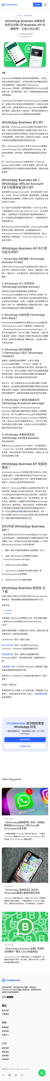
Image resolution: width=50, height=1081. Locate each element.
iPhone (8, 613)
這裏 (16, 511)
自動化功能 (10, 666)
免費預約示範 (25, 746)
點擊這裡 (41, 693)
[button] (45, 4)
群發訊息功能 (7, 654)
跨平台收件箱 (7, 645)
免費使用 (37, 5)
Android (8, 610)
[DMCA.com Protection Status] (7, 997)
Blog (19, 15)
